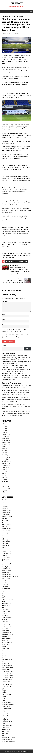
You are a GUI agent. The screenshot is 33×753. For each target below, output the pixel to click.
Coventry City (5, 567)
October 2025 (6, 442)
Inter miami (5, 609)
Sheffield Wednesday (8, 704)
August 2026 (5, 423)
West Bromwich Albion (8, 737)
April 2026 (4, 431)
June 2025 (4, 450)
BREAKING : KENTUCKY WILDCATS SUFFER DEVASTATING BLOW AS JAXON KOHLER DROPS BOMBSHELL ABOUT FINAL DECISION (16, 358)
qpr (3, 689)
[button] (31, 11)
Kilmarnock (5, 615)
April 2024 (4, 475)
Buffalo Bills (5, 543)
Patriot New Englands (8, 671)
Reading (4, 692)
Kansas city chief (6, 613)
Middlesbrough (6, 644)
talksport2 (16, 33)
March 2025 (5, 456)
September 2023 (6, 489)
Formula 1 (5, 590)
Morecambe (5, 648)
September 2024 (6, 465)
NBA (3, 650)
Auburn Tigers (6, 514)
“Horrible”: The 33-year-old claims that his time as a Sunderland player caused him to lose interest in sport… (16, 399)
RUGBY (4, 696)
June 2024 (4, 471)
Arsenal (4, 505)
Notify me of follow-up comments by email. (16, 334)
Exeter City (5, 584)
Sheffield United (6, 702)
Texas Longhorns (7, 725)
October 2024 (6, 463)
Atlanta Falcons (6, 510)
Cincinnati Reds (6, 565)
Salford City (5, 698)
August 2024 (5, 467)
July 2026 (4, 425)
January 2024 (5, 481)
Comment (4, 301)
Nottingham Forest (7, 665)
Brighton (4, 538)
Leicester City (5, 623)
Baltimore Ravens (7, 516)
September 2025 (6, 444)
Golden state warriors (8, 598)
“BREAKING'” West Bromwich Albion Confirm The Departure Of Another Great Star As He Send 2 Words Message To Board (15, 392)
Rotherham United (7, 694)
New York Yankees (7, 658)
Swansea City (5, 714)
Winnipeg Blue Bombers (8, 741)
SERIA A (4, 700)
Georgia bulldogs (6, 594)
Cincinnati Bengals (7, 563)
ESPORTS (4, 580)
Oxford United (6, 669)
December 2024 (6, 462)
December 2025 (6, 438)
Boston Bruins (6, 530)
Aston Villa (5, 507)
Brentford (4, 536)
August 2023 (5, 491)
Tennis (4, 723)
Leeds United (5, 621)
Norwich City (5, 663)
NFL (3, 661)
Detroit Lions (5, 572)
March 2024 (5, 477)
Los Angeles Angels (7, 625)
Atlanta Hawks (6, 512)
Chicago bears (6, 557)
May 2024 (4, 473)
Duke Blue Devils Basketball (10, 576)
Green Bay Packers (7, 599)
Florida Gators (6, 588)
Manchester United (7, 634)
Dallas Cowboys (6, 570)
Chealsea (4, 555)
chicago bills (5, 559)
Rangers (4, 691)
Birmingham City (6, 524)
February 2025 (6, 458)
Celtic (3, 549)
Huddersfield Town (7, 605)
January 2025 (5, 460)
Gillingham (5, 596)
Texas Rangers (6, 727)
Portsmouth (5, 683)
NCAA (3, 654)
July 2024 (4, 469)
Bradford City (5, 534)
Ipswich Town (23, 261)
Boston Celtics (6, 532)
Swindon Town (6, 716)
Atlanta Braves (6, 509)
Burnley (4, 547)
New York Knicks (6, 656)
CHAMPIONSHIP (6, 551)
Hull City (4, 607)
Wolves (4, 743)
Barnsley (4, 518)
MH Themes (27, 751)
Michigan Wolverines (7, 642)
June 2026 (4, 427)
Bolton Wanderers (7, 528)
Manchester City (6, 632)
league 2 (4, 619)
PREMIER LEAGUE (7, 685)
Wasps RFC (5, 733)
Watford (4, 735)
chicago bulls (5, 561)
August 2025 (5, 446)
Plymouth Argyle (6, 681)
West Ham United (7, 739)
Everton (4, 582)
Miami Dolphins (6, 638)
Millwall (4, 646)
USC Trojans (5, 731)
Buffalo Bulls (5, 545)
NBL (3, 652)
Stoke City (4, 710)
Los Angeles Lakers (7, 627)
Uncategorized (6, 729)
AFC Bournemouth (7, 501)
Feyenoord (5, 586)
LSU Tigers (5, 629)
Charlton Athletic (6, 553)
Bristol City (5, 540)
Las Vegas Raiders (7, 617)
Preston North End (7, 687)
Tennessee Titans (7, 721)
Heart (3, 601)
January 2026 (5, 436)
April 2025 (4, 454)
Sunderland (5, 712)
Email (3, 319)
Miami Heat (5, 640)
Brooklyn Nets (6, 541)
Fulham (4, 592)
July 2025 (4, 448)
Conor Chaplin (10, 261)
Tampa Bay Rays (6, 719)
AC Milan (4, 499)
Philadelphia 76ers (7, 673)
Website (4, 324)
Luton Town (5, 630)
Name (4, 314)
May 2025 (4, 452)
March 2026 (5, 432)
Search (4, 345)
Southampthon (6, 706)
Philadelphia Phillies (7, 677)
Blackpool (4, 526)
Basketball (5, 520)
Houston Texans (6, 603)
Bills (3, 522)
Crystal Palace (6, 569)
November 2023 (6, 485)
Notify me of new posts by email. (13, 337)
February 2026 (6, 434)
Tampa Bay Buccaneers (8, 718)
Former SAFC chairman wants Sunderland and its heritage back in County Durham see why (16, 406)
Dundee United (6, 578)
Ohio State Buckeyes (8, 667)
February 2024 (6, 479)
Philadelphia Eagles (7, 675)
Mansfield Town (6, 636)
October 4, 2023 (7, 33)
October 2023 (6, 487)
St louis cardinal (6, 708)
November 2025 (6, 440)
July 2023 (4, 492)
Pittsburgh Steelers (7, 679)
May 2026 (4, 429)
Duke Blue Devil (6, 574)
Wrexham (4, 745)
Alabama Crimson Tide (8, 503)
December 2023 (6, 483)
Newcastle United (7, 659)
